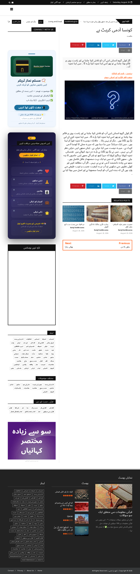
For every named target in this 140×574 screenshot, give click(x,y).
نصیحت (43, 364)
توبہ (52, 350)
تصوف (39, 346)
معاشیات (51, 364)
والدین (24, 364)
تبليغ (41, 505)
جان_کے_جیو (26, 384)
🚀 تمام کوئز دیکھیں (32, 155)
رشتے (14, 350)
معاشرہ (19, 361)
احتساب (51, 339)
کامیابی (45, 368)
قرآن (41, 361)
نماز (37, 364)
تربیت (52, 346)
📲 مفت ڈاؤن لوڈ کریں (31, 107)
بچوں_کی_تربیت (37, 384)
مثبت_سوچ (33, 361)
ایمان (18, 343)
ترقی (45, 346)
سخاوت (40, 353)
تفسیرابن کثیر (30, 346)
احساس (36, 339)
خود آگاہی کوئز (55, 2)
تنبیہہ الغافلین (18, 346)
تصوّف (16, 505)
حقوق (40, 350)
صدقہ (52, 361)
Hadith (40, 560)
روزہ (52, 353)
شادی (45, 357)
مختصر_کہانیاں (38, 549)
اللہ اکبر (33, 343)
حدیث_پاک (34, 408)
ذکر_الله (17, 408)
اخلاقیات (29, 339)
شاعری (38, 357)
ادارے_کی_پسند (18, 339)
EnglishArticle (15, 556)
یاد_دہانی (40, 556)
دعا (27, 408)
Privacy (20, 570)
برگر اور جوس (42, 22)
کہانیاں (26, 368)
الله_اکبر (51, 408)
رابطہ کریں (104, 2)
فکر (46, 361)
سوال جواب (25, 353)
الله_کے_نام (41, 343)
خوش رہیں (17, 516)
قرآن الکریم (27, 21)
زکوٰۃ (47, 353)
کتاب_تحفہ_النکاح (30, 411)
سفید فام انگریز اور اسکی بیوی (118, 77)
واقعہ (31, 364)
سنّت (33, 353)
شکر (32, 357)
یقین (12, 368)
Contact (11, 570)
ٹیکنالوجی (17, 364)
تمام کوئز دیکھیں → (31, 231)
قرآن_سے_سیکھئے (48, 411)
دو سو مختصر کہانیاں (73, 2)
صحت (16, 357)
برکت (12, 343)
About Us (30, 570)
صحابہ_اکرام (24, 357)
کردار (38, 368)
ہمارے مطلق (90, 2)
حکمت (129, 36)
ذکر (20, 350)
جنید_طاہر (22, 512)
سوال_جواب (23, 527)
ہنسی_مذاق (13, 552)
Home (40, 570)
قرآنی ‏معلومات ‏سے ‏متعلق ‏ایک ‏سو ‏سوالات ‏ (115, 513)
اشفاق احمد (27, 494)
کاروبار (52, 368)
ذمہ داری (26, 350)
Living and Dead (66, 22)
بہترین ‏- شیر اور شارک (122, 73)
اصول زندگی (50, 343)
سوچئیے (16, 353)
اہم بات (25, 343)
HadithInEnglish (82, 21)
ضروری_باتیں (33, 534)
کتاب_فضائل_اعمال (16, 411)
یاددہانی (19, 368)
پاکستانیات (17, 388)
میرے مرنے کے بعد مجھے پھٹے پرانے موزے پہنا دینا (111, 22)
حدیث (47, 350)
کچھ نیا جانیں (121, 10)
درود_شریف (39, 520)
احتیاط (44, 339)
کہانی (33, 368)
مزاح (51, 21)
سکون (52, 357)
